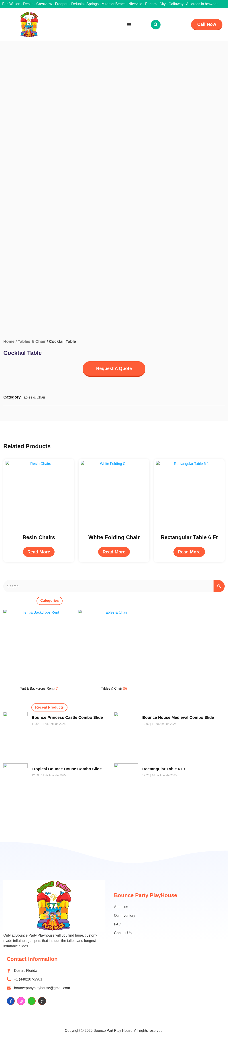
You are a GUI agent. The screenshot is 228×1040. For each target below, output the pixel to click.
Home (8, 341)
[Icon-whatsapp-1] (32, 1001)
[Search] (219, 586)
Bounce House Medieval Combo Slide (178, 717)
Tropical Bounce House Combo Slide (67, 769)
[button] (129, 24)
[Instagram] (21, 1001)
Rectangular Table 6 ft (163, 769)
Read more (38, 551)
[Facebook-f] (11, 1001)
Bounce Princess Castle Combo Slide (67, 717)
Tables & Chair (32, 341)
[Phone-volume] (42, 1001)
